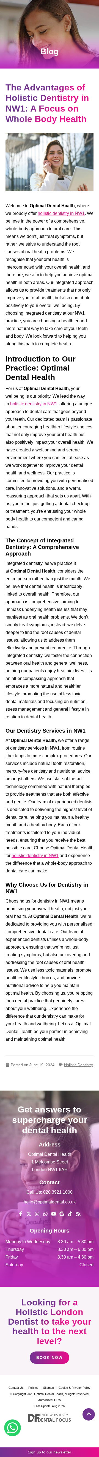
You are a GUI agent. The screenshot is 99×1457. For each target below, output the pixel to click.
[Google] (61, 1213)
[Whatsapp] (45, 1213)
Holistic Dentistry (78, 1065)
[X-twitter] (28, 1213)
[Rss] (78, 1213)
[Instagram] (37, 1213)
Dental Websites (51, 1415)
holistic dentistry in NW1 (61, 213)
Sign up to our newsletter (49, 1452)
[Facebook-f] (20, 1213)
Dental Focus (54, 1420)
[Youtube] (53, 1213)
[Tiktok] (70, 1213)
